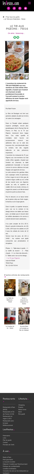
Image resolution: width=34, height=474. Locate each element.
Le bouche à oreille (9, 462)
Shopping (21, 405)
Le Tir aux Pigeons (14, 258)
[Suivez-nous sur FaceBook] (8, 8)
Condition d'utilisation (9, 469)
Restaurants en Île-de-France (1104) (9, 413)
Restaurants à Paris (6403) (9, 408)
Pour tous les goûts (13, 17)
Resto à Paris (7, 457)
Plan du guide (7, 440)
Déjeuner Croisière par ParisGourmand (15, 464)
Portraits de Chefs (8, 445)
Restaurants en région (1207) (7, 417)
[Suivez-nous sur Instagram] (20, 8)
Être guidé (21, 414)
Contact (5, 442)
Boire (20, 412)
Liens (4, 438)
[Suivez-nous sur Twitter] (14, 8)
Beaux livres (22, 409)
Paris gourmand (8, 460)
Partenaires (6, 436)
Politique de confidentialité (11, 466)
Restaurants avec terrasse (8, 422)
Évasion (20, 407)
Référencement (8, 425)
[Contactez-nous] (25, 8)
